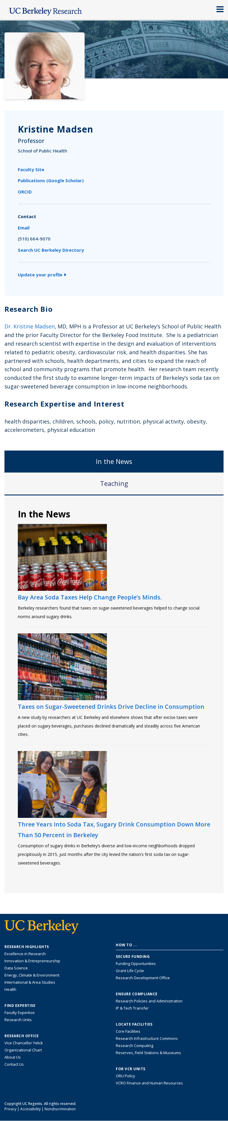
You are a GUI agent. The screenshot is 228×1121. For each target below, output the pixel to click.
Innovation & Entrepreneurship (32, 960)
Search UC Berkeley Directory (51, 250)
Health (10, 989)
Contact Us (14, 1064)
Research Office (21, 1036)
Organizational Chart (23, 1050)
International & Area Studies (29, 982)
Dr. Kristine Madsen (29, 326)
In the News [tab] (114, 461)
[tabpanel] (114, 694)
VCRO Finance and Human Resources (149, 1083)
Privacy (10, 1108)
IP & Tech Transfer (132, 1008)
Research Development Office (143, 977)
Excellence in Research (25, 953)
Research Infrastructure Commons (147, 1038)
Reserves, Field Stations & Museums (148, 1052)
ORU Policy (125, 1076)
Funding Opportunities (136, 963)
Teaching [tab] (114, 483)
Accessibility (30, 1108)
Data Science (16, 968)
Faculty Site (31, 169)
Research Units (18, 1019)
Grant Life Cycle (130, 970)
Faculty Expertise (19, 1012)
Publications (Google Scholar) (51, 180)
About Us (12, 1057)
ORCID (25, 192)
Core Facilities (128, 1031)
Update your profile (40, 275)
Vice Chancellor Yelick (23, 1043)
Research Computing (134, 1045)
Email (23, 228)
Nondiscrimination (60, 1108)
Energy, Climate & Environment (31, 975)
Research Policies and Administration (149, 1001)
